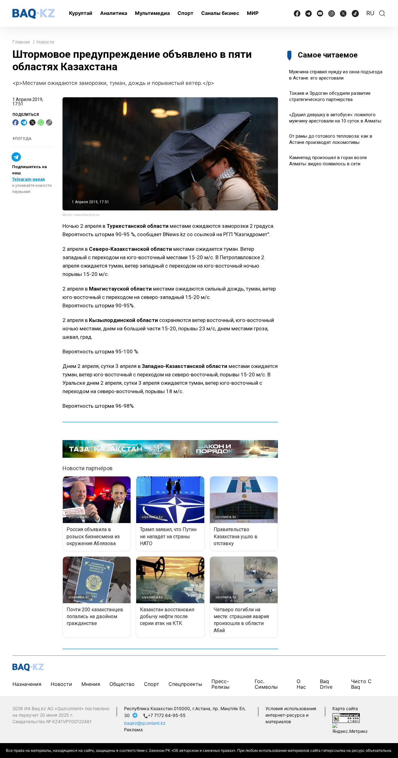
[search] (382, 13)
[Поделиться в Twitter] (32, 122)
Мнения (90, 684)
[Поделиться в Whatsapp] (41, 122)
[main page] (33, 14)
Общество (122, 684)
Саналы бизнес (220, 13)
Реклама (133, 729)
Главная (21, 41)
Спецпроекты (185, 684)
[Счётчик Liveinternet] (346, 717)
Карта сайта (345, 708)
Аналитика (113, 13)
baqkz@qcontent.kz (145, 723)
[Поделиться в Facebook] (15, 122)
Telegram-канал (28, 179)
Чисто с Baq (361, 684)
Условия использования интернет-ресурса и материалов (291, 715)
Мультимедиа (152, 13)
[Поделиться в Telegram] (24, 122)
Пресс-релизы (220, 684)
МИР (252, 13)
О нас (301, 684)
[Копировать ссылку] (49, 122)
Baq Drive (326, 684)
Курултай (80, 13)
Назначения (26, 684)
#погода (21, 138)
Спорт (185, 13)
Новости (45, 41)
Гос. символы (266, 684)
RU (370, 13)
